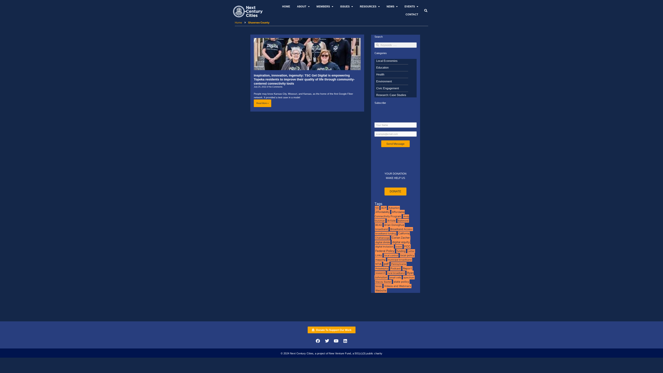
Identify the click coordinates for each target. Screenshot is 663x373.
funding (401, 251)
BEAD (378, 225)
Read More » (262, 103)
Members (323, 6)
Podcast (396, 268)
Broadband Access (401, 229)
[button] (426, 10)
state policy (401, 281)
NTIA (378, 264)
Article (391, 220)
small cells (395, 277)
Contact (412, 14)
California (403, 233)
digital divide (382, 242)
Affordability (382, 212)
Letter (411, 251)
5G (377, 207)
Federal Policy (384, 251)
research (380, 273)
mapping (380, 259)
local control (391, 255)
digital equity (401, 242)
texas (378, 286)
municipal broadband (400, 259)
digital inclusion (384, 246)
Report (407, 268)
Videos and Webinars (397, 286)
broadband (381, 229)
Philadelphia (381, 268)
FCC (407, 246)
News (390, 6)
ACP (383, 207)
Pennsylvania (398, 264)
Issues (345, 6)
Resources (368, 6)
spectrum (408, 277)
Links (378, 255)
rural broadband (396, 273)
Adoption (394, 207)
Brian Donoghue (394, 225)
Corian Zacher (401, 237)
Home (286, 6)
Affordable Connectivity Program (389, 214)
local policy (407, 255)
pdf (386, 264)
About (301, 6)
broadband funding (385, 233)
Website (380, 290)
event (399, 246)
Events (410, 6)
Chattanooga (382, 237)
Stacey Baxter (383, 281)
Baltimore (403, 220)
